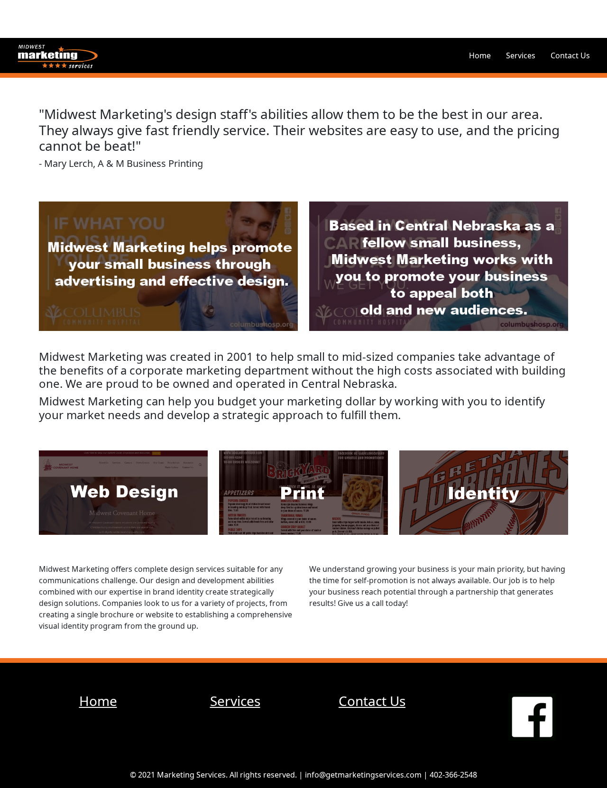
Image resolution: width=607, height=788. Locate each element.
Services (520, 55)
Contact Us (570, 55)
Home (480, 55)
